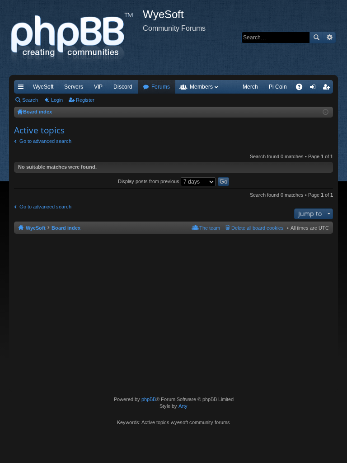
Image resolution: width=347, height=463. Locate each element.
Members (201, 87)
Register (85, 100)
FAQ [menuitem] (302, 89)
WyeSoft (43, 87)
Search (316, 37)
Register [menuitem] (328, 89)
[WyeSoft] (76, 37)
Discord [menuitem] (122, 87)
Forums (160, 87)
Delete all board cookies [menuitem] (257, 228)
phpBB (148, 399)
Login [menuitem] (314, 89)
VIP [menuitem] (98, 87)
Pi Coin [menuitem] (278, 87)
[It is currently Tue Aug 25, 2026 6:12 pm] (325, 112)
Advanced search (329, 37)
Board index (66, 228)
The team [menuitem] (209, 228)
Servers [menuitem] (73, 87)
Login (57, 100)
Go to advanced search (45, 141)
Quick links (23, 89)
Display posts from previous (149, 181)
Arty (183, 406)
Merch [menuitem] (250, 87)
